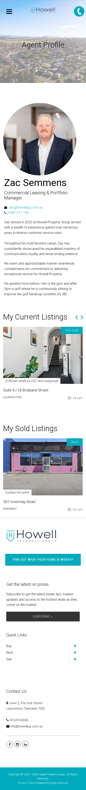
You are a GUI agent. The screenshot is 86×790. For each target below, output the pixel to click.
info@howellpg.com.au (26, 726)
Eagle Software (59, 782)
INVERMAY (10, 508)
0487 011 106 (18, 213)
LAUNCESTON (12, 397)
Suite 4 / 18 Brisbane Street (25, 390)
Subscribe (41, 616)
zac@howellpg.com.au (26, 207)
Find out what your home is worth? (43, 559)
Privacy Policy (26, 782)
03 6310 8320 (19, 720)
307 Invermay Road (19, 502)
